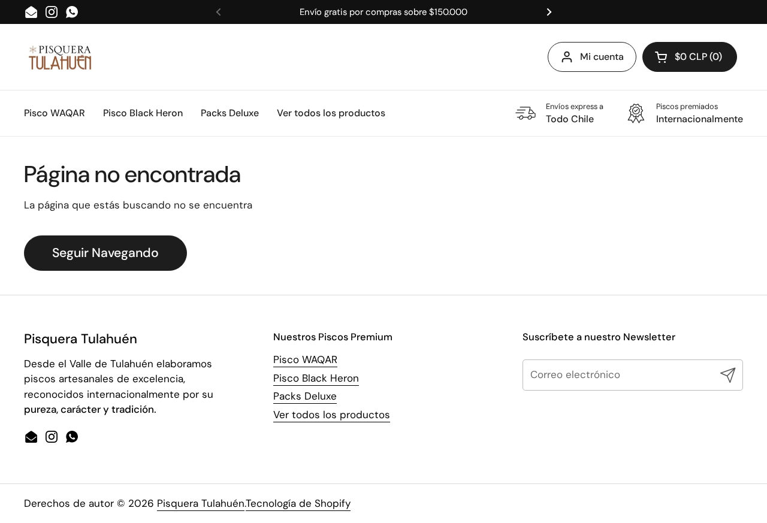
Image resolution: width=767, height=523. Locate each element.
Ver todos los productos (331, 414)
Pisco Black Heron (316, 378)
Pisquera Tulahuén (200, 503)
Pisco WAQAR (305, 359)
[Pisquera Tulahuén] (60, 57)
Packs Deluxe (305, 396)
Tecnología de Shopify (298, 503)
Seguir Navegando (105, 252)
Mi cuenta (602, 56)
